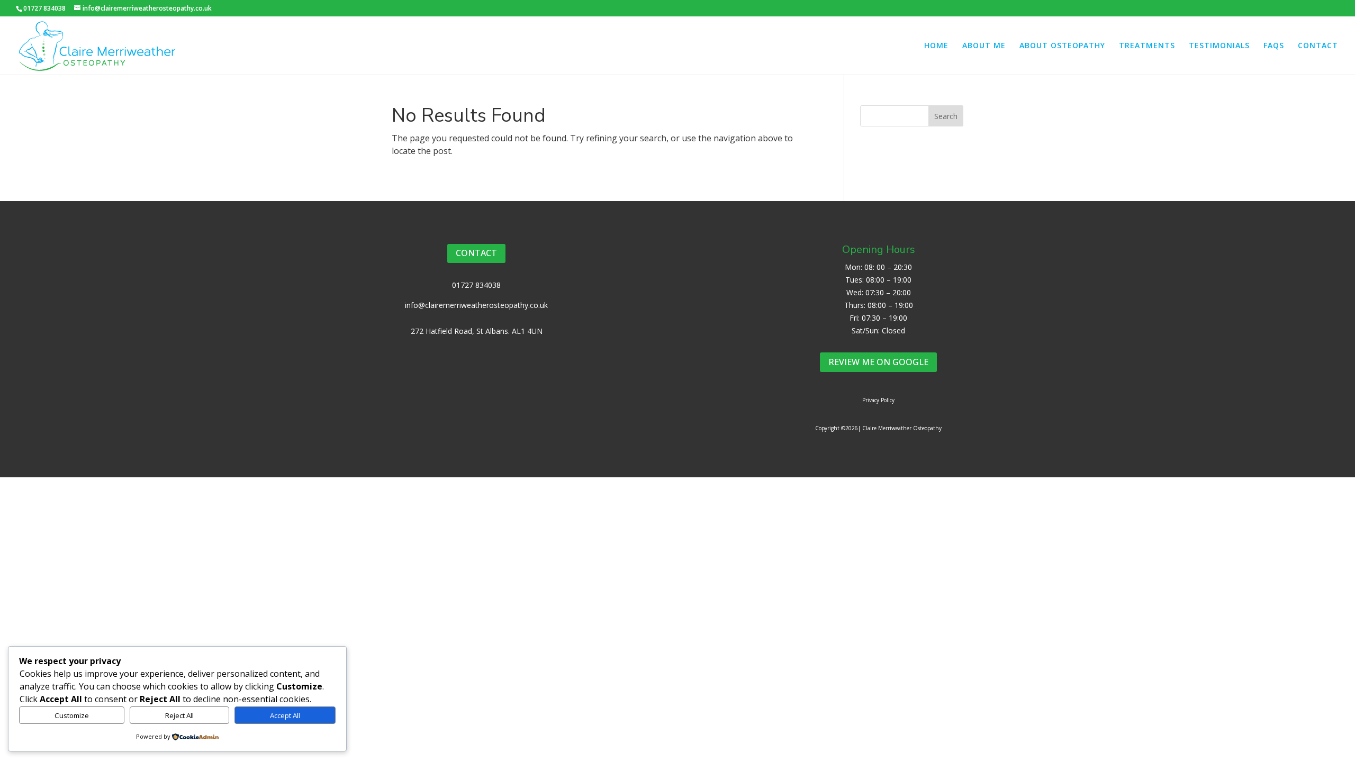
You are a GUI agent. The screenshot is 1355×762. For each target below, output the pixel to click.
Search (945, 116)
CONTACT (1318, 46)
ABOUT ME (984, 46)
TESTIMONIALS (1219, 46)
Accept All (285, 715)
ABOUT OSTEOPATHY (1062, 46)
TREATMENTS (1147, 46)
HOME (936, 46)
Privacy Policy (878, 400)
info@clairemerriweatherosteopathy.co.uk (476, 305)
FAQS (1273, 46)
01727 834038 (476, 285)
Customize (72, 715)
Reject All (179, 715)
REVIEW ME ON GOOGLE (878, 362)
